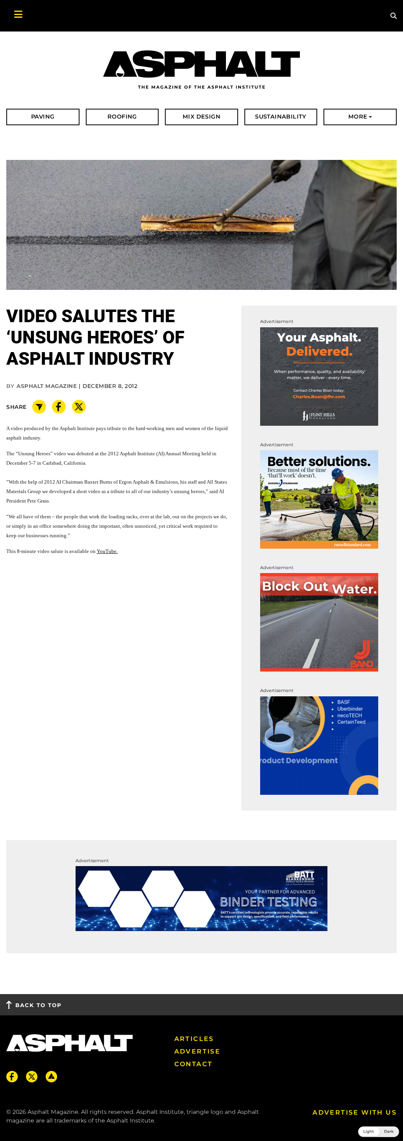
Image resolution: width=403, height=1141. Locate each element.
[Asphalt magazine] (201, 70)
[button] (378, 1131)
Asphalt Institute (130, 1120)
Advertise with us (354, 1112)
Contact (193, 1064)
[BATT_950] (201, 898)
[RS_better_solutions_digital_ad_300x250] (319, 499)
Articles (194, 1039)
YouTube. (107, 551)
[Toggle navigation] (14, 16)
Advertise (197, 1051)
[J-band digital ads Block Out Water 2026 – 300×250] (319, 622)
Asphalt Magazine (47, 386)
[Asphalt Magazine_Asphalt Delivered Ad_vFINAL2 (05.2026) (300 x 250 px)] (319, 376)
